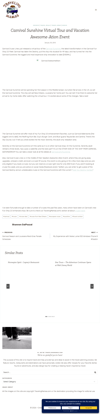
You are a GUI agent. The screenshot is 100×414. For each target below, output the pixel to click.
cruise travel (80, 211)
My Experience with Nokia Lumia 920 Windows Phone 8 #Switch (75, 236)
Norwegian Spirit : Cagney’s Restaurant (23, 262)
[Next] (92, 286)
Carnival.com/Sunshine (60, 152)
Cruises (36, 25)
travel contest (77, 216)
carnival (6, 216)
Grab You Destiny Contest (82, 170)
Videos (64, 25)
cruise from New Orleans (38, 216)
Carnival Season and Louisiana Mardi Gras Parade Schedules (22, 236)
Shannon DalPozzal (22, 224)
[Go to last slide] (8, 286)
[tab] (46, 316)
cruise (14, 216)
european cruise (54, 216)
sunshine (66, 216)
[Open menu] (96, 9)
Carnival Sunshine (53, 49)
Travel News (56, 25)
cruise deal (23, 216)
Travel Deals (45, 25)
